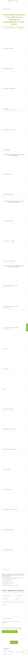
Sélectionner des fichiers (10, 631)
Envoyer (14, 642)
